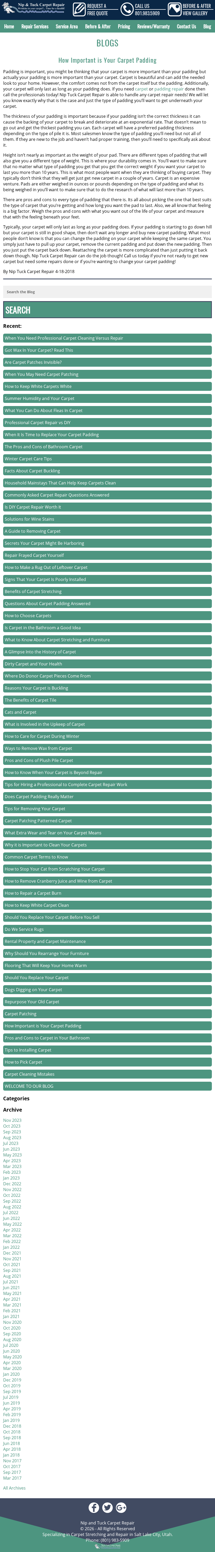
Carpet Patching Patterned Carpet (38, 821)
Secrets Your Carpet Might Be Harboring (44, 543)
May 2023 (12, 1155)
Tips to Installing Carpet (28, 1050)
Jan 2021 (11, 1316)
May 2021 (12, 1293)
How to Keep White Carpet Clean (37, 905)
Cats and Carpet (20, 712)
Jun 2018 (11, 1443)
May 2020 (12, 1357)
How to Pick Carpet (23, 1062)
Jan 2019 (11, 1420)
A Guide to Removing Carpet (33, 531)
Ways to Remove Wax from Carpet (38, 748)
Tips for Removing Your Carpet (35, 809)
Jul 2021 (10, 1282)
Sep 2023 (12, 1132)
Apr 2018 (12, 1449)
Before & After (98, 26)
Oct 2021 (11, 1264)
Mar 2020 (12, 1368)
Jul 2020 (10, 1345)
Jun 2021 (11, 1287)
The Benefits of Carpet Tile (30, 700)
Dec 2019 (12, 1380)
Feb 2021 (12, 1311)
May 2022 (12, 1224)
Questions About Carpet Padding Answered (47, 603)
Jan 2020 (11, 1374)
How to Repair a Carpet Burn (33, 893)
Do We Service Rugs (24, 929)
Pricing (124, 26)
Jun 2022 (11, 1218)
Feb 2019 (12, 1414)
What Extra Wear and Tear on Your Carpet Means (53, 833)
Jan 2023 (11, 1178)
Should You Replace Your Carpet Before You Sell (52, 917)
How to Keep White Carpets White (38, 386)
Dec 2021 (12, 1253)
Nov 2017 (12, 1461)
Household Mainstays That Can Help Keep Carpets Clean (60, 483)
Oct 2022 (11, 1195)
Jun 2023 (11, 1149)
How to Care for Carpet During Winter (42, 736)
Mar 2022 (12, 1236)
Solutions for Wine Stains (29, 519)
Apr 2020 (12, 1363)
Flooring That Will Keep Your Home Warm (46, 965)
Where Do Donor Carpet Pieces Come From (48, 676)
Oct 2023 (11, 1126)
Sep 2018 (12, 1438)
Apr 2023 (12, 1161)
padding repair (169, 89)
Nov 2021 (12, 1259)
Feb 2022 (12, 1241)
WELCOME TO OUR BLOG (29, 1086)
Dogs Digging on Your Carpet (33, 990)
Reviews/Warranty (153, 26)
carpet (141, 89)
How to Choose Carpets (28, 615)
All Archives (14, 1488)
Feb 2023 (12, 1172)
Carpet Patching (20, 1014)
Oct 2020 (11, 1328)
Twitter (107, 1507)
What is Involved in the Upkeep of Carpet (45, 724)
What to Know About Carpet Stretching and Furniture (57, 640)
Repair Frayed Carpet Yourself (34, 555)
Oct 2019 (11, 1386)
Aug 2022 (12, 1207)
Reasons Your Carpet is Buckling (36, 688)
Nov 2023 (12, 1120)
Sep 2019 (12, 1391)
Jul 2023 (10, 1143)
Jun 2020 (11, 1351)
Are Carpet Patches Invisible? (33, 362)
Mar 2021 (12, 1305)
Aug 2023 (12, 1137)
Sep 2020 (12, 1334)
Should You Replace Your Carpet (37, 977)
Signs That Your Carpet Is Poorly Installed (45, 579)
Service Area (67, 26)
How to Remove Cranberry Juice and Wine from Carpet (58, 881)
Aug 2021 (12, 1276)
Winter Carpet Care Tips (28, 459)
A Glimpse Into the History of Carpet (40, 652)
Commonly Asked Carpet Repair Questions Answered (57, 495)
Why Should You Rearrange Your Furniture (47, 953)
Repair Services (35, 26)
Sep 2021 (12, 1270)
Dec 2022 (12, 1184)
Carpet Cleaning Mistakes (30, 1074)
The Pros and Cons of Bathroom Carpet (44, 447)
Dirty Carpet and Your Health (33, 664)
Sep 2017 (12, 1472)
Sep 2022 (12, 1201)
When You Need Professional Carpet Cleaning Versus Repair (64, 338)
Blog (207, 26)
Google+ (121, 1507)
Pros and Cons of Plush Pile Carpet (39, 760)
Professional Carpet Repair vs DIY (38, 422)
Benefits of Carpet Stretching (33, 591)
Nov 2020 (12, 1322)
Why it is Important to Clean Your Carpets (46, 845)
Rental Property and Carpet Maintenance (45, 941)
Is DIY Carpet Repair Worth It (33, 507)
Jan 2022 (11, 1247)
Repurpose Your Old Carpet (32, 1002)
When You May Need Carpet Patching (41, 374)
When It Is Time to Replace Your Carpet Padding (52, 435)
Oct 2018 (11, 1432)
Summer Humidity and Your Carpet (39, 398)
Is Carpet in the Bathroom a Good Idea (43, 628)
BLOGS (107, 42)
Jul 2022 (10, 1212)
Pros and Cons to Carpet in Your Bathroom (47, 1038)
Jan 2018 (11, 1455)
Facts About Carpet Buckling (32, 471)
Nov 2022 (12, 1189)
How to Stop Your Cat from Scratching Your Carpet (55, 869)
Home (9, 26)
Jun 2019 (11, 1403)
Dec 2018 (12, 1426)
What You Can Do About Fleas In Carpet (44, 410)
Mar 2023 (12, 1166)
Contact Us (186, 26)
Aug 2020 (12, 1339)
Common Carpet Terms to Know (36, 857)
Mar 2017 (12, 1478)
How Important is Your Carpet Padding (107, 60)
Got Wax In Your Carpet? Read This (39, 350)
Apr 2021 (12, 1299)
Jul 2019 (10, 1397)
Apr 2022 (12, 1230)
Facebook (94, 1507)
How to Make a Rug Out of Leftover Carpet (46, 567)
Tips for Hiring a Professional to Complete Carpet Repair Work (66, 784)
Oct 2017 (11, 1466)
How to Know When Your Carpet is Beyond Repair (54, 772)
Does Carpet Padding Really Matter (39, 796)
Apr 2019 (12, 1409)
